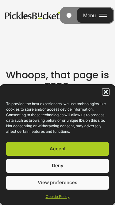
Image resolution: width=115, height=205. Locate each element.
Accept (58, 149)
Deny (57, 165)
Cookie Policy (58, 196)
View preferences (57, 182)
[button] (106, 92)
